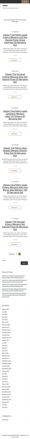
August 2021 (5, 340)
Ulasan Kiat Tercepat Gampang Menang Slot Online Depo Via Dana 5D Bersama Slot (14, 289)
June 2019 (4, 407)
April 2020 (5, 381)
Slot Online (15, 31)
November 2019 (6, 394)
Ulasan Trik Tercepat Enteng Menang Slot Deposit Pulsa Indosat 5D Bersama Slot (13, 276)
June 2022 (4, 314)
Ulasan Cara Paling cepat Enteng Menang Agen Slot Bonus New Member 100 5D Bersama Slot (15, 189)
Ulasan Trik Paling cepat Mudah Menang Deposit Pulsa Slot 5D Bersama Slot (15, 152)
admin (15, 55)
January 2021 (5, 358)
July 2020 (4, 374)
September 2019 (6, 399)
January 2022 (5, 327)
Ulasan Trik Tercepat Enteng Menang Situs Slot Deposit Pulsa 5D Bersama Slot (15, 78)
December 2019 (6, 392)
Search (4, 260)
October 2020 (6, 366)
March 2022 (5, 322)
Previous (11, 254)
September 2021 (6, 337)
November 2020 (6, 363)
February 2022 (6, 324)
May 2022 (4, 317)
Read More (14, 60)
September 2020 (6, 368)
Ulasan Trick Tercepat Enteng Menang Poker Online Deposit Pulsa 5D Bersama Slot (14, 285)
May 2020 (4, 379)
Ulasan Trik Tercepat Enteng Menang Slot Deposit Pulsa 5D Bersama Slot (15, 225)
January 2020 (5, 389)
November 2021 (6, 332)
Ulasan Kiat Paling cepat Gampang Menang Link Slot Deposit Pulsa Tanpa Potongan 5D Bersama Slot (14, 295)
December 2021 (6, 330)
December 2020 (6, 361)
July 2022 (4, 312)
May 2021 (4, 348)
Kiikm (5, 6)
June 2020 (4, 376)
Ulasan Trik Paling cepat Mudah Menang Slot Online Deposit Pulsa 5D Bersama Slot (14, 281)
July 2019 (4, 404)
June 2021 (4, 345)
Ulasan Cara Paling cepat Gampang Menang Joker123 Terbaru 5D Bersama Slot (15, 115)
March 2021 (5, 353)
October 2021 (6, 335)
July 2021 (4, 343)
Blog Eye (22, 435)
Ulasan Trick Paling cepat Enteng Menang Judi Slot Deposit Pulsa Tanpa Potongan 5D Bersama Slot (15, 40)
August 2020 (5, 371)
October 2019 (6, 397)
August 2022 (5, 309)
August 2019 (5, 402)
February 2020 (6, 386)
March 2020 (5, 384)
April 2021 (5, 350)
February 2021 (6, 355)
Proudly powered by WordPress (10, 435)
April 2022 (5, 319)
